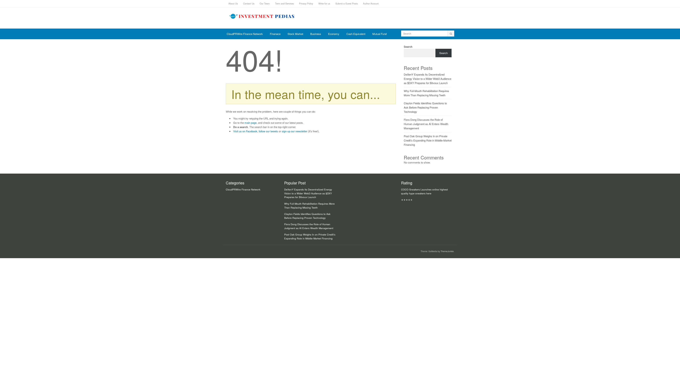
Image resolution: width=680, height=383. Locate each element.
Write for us (324, 3)
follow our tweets (268, 131)
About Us (233, 3)
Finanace (275, 34)
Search (408, 47)
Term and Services (284, 3)
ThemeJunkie (447, 251)
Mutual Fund (379, 34)
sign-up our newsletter (294, 131)
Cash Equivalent (355, 34)
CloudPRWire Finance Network (245, 34)
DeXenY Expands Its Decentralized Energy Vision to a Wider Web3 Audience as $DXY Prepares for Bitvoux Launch (427, 79)
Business (315, 34)
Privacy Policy (306, 3)
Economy (333, 34)
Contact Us (248, 3)
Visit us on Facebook (245, 131)
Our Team (265, 3)
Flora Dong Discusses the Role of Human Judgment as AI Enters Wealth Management (426, 124)
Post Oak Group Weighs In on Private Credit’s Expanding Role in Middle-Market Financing (428, 140)
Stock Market (295, 34)
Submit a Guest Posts (346, 3)
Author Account (371, 3)
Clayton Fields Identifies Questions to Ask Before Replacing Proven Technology (425, 107)
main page (251, 122)
